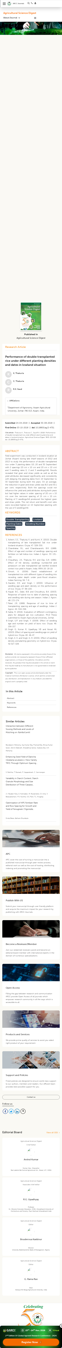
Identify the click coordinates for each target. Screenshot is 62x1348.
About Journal (10, 17)
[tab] (31, 401)
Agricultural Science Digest (19, 13)
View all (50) (52, 1132)
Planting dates (14, 523)
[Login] (36, 3)
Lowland (37, 519)
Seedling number (35, 523)
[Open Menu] (4, 3)
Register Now (29, 1342)
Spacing (10, 528)
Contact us (31, 1097)
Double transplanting (17, 519)
